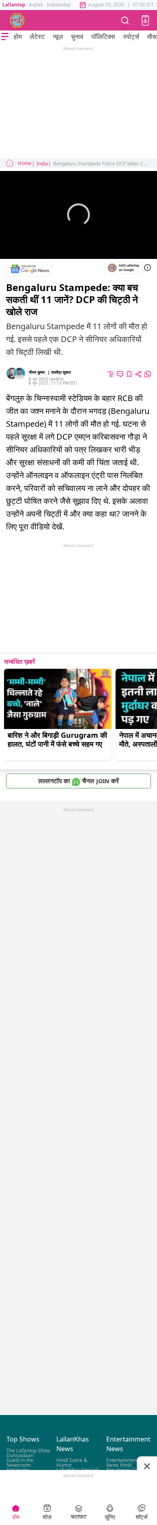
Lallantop (13, 4)
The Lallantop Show (28, 1451)
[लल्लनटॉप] (17, 20)
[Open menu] (5, 36)
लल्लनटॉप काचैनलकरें (78, 780)
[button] (145, 20)
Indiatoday (58, 4)
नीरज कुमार (37, 372)
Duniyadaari (20, 1455)
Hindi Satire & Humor (71, 1463)
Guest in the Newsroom (19, 1463)
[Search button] (125, 20)
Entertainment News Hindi (122, 1463)
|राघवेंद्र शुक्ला (59, 372)
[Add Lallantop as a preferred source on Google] (124, 268)
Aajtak (36, 4)
